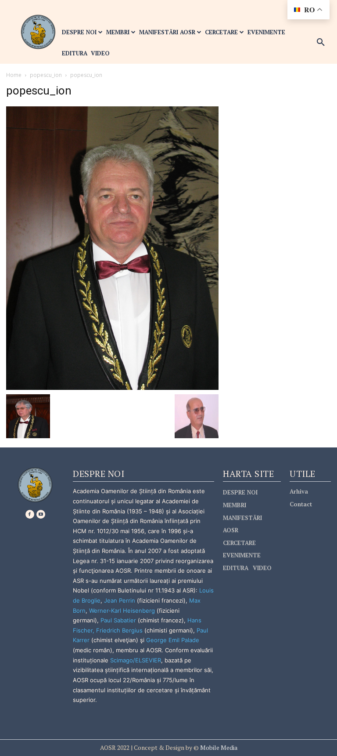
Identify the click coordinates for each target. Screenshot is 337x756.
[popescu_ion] (112, 247)
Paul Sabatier (118, 620)
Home (14, 75)
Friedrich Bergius (119, 630)
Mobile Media (218, 747)
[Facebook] (29, 514)
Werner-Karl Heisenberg (122, 610)
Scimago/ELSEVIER (135, 660)
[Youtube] (40, 514)
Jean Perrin (120, 600)
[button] (321, 42)
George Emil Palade (172, 639)
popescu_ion (46, 75)
